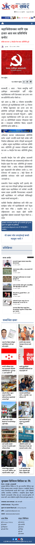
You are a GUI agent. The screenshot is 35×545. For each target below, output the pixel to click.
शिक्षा (21, 529)
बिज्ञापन (5, 527)
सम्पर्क (4, 525)
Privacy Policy (8, 522)
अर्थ (21, 532)
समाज (22, 527)
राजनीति (22, 525)
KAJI (30, 542)
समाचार (22, 522)
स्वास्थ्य (22, 534)
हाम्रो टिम (5, 529)
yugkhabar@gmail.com (12, 511)
